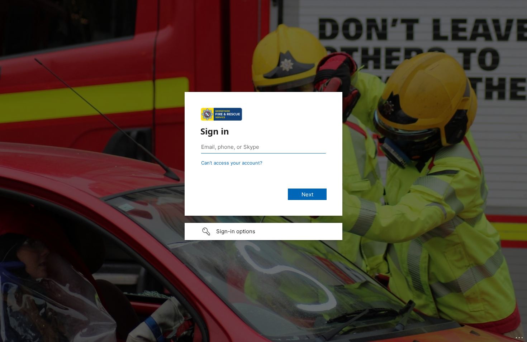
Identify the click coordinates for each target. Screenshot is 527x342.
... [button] (520, 335)
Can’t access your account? (231, 163)
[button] (263, 231)
